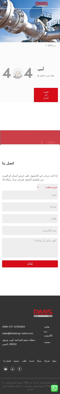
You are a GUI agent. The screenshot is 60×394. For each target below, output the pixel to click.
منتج (54, 361)
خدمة (31, 361)
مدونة (16, 361)
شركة (47, 361)
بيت (54, 45)
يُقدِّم (30, 263)
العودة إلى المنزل (46, 95)
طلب (24, 361)
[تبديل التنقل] (6, 4)
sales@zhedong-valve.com (17, 333)
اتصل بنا (7, 361)
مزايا (39, 361)
